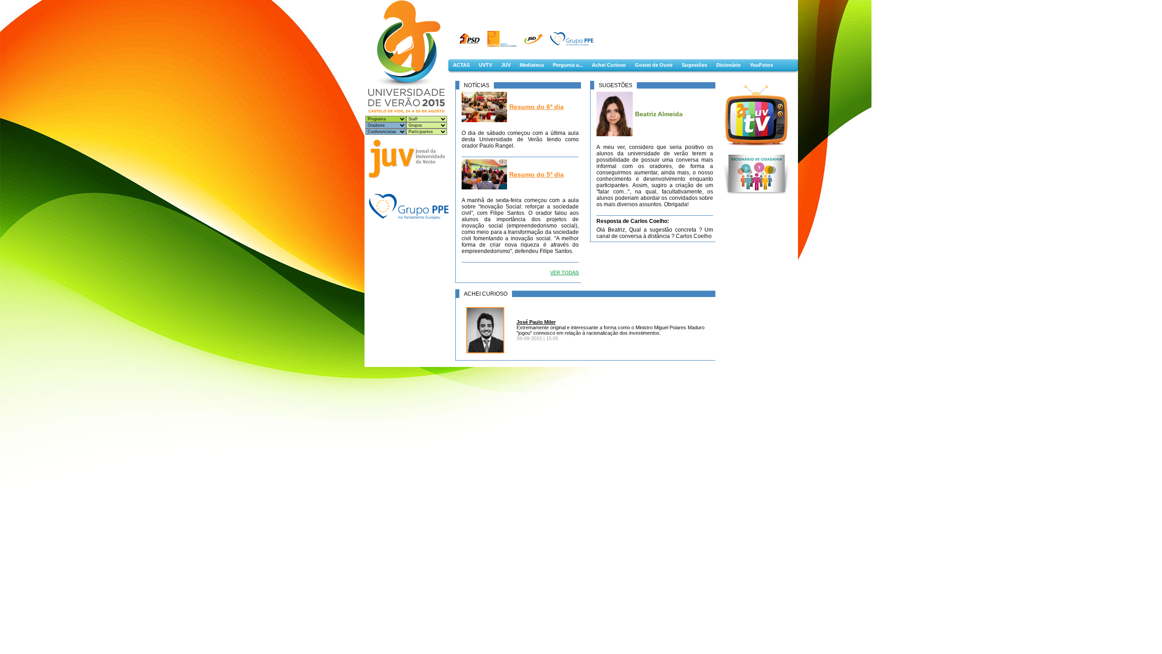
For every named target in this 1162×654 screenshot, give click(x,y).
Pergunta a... (568, 65)
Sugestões (694, 65)
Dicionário (728, 65)
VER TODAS (564, 272)
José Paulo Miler (536, 322)
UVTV (485, 65)
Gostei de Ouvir (654, 65)
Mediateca (532, 65)
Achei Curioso (609, 65)
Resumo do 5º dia (536, 174)
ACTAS (461, 65)
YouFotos (761, 65)
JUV (506, 65)
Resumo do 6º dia (536, 106)
